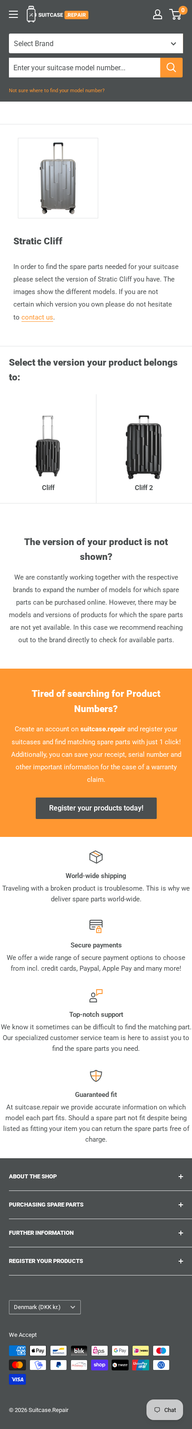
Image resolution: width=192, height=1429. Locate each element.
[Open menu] (13, 14)
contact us (37, 317)
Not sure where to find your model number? (56, 91)
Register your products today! (96, 808)
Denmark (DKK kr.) (37, 1307)
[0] (175, 14)
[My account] (157, 14)
